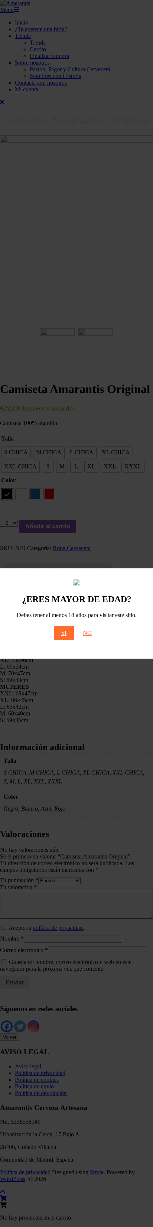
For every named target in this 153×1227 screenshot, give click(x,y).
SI (63, 633)
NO (87, 633)
